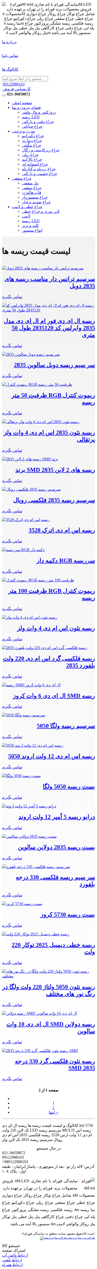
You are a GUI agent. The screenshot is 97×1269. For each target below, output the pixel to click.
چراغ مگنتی (31, 145)
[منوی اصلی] (4, 95)
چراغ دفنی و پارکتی (38, 122)
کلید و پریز (30, 225)
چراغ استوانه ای (35, 164)
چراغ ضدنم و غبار (36, 202)
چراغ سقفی (22, 178)
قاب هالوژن (31, 192)
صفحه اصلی (22, 103)
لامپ (26, 216)
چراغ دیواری (32, 140)
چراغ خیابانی (32, 126)
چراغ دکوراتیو (33, 136)
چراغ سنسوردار (35, 197)
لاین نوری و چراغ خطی (40, 211)
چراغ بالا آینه (32, 159)
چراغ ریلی (30, 155)
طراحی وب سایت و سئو (81, 1237)
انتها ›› (53, 1112)
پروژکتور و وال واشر (39, 112)
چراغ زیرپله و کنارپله (39, 169)
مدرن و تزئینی (23, 131)
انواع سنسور (32, 230)
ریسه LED (31, 117)
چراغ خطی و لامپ (27, 207)
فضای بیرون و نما (26, 107)
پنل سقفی (30, 183)
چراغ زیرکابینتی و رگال (41, 150)
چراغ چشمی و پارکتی (39, 174)
